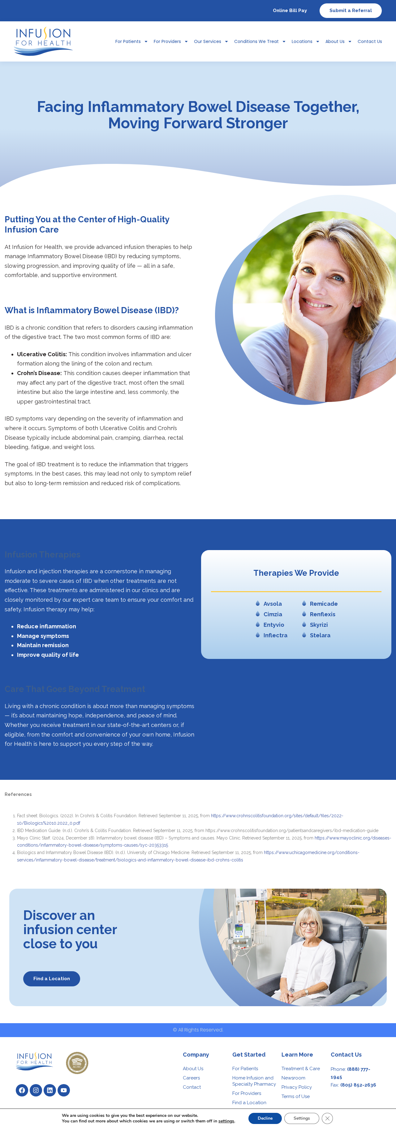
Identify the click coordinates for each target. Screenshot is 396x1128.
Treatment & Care (301, 1068)
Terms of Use (296, 1096)
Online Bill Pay (290, 10)
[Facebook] (22, 1090)
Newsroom (293, 1078)
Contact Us (370, 41)
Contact (192, 1087)
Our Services (207, 41)
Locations (302, 41)
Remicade (324, 603)
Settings (302, 1118)
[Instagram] (36, 1090)
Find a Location (249, 1102)
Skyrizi (319, 625)
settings (226, 1121)
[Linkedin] (50, 1090)
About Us (335, 41)
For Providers (167, 41)
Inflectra (275, 635)
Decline (265, 1118)
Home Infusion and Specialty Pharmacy (254, 1081)
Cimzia (273, 614)
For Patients (245, 1068)
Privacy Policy (297, 1087)
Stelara (320, 635)
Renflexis (322, 614)
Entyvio (274, 625)
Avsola (273, 603)
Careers (191, 1078)
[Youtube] (64, 1090)
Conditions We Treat (256, 41)
